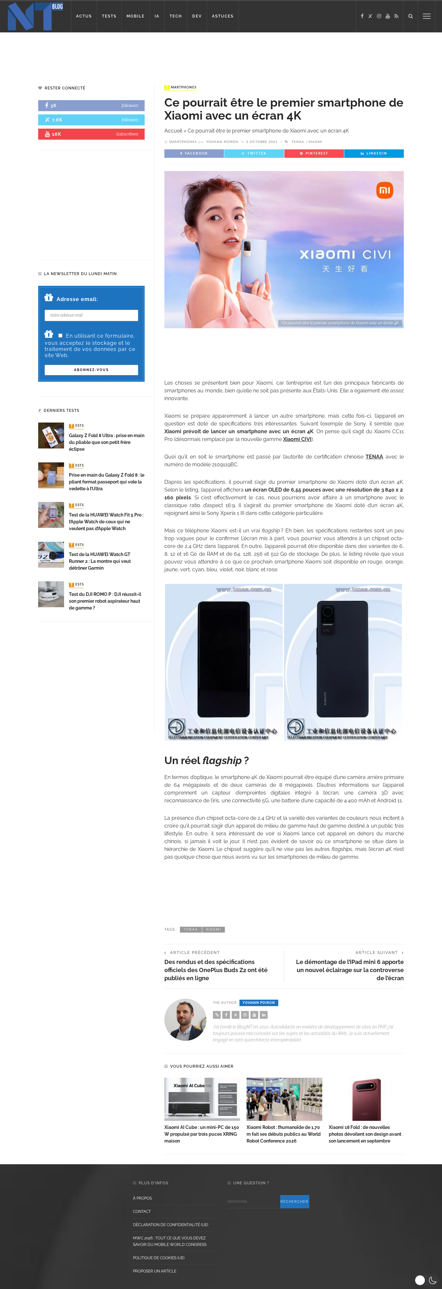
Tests (77, 426)
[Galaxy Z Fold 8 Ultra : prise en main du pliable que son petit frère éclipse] (51, 435)
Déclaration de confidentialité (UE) (170, 1225)
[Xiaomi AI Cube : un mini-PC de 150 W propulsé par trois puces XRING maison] (202, 1099)
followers (130, 105)
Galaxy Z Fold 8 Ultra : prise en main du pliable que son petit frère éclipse (106, 442)
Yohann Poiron (222, 142)
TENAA (298, 142)
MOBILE (136, 16)
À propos (142, 1198)
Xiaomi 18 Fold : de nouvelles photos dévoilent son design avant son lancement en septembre (365, 1134)
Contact (142, 1211)
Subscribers (127, 134)
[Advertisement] (124, 53)
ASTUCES (223, 16)
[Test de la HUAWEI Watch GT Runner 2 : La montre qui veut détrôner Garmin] (51, 554)
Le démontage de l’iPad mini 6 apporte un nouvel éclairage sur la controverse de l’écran (350, 969)
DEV (197, 16)
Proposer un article (154, 1271)
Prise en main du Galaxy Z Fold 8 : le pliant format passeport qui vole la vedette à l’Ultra (106, 481)
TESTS (109, 16)
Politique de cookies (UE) (158, 1258)
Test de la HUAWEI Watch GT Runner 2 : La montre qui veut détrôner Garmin (100, 561)
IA (157, 16)
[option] (202, 1111)
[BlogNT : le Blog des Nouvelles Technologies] (35, 16)
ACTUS (84, 16)
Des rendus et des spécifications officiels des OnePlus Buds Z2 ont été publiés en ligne (216, 969)
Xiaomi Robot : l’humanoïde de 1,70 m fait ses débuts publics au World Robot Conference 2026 (284, 1134)
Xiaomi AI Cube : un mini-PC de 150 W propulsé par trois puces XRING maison (201, 1134)
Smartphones (181, 87)
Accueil (173, 131)
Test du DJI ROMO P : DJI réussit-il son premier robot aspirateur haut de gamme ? (105, 601)
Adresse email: (77, 299)
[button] (426, 1280)
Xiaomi (315, 142)
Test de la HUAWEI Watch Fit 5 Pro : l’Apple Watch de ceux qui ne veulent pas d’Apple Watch (106, 521)
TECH (176, 16)
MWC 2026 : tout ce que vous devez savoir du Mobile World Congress (169, 1241)
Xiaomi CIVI (297, 439)
